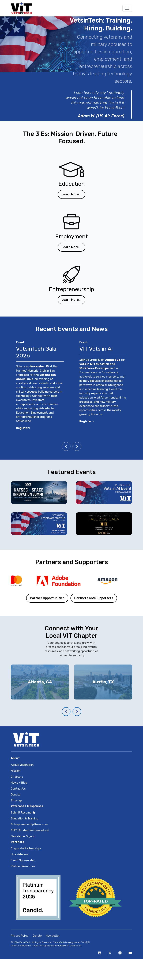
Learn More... (71, 194)
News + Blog (19, 782)
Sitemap (16, 800)
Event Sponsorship (23, 860)
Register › (23, 428)
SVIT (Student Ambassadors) (29, 830)
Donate (15, 794)
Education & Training (24, 818)
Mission (15, 770)
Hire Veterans (19, 854)
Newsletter (52, 935)
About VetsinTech (22, 764)
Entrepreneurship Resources (29, 824)
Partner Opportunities (47, 598)
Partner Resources (23, 866)
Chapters (17, 776)
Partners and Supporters (93, 598)
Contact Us (18, 788)
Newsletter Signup (23, 836)
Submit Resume (21, 812)
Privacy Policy (19, 935)
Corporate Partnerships (26, 848)
